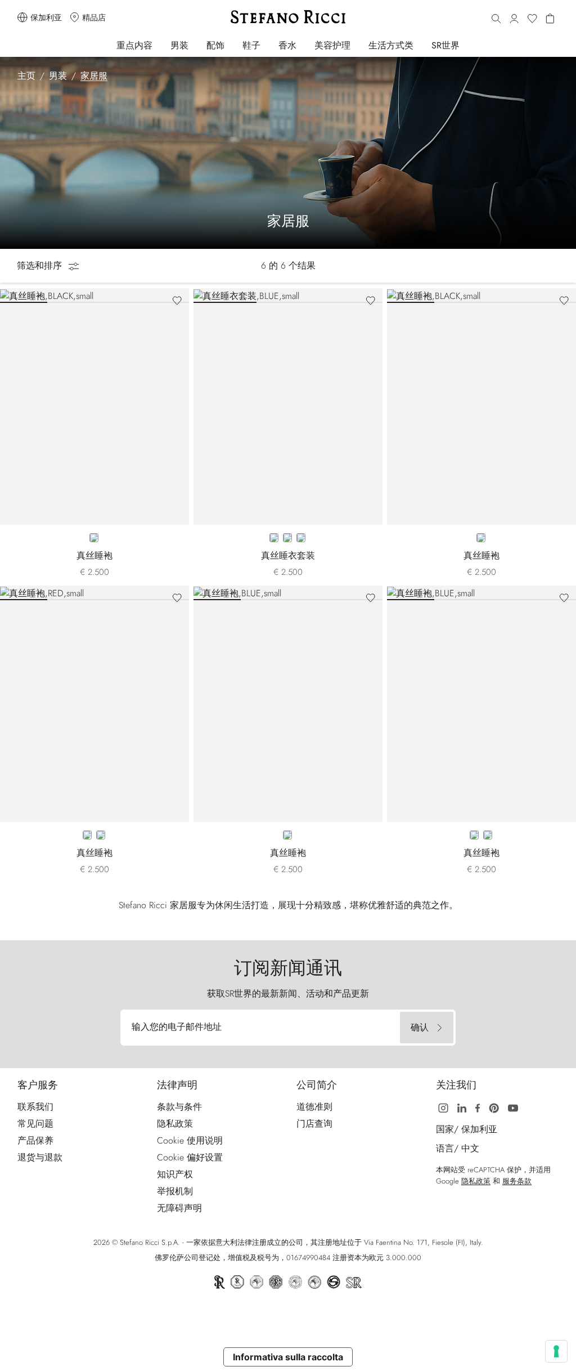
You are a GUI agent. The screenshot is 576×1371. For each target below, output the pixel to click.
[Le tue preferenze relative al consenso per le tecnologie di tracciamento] (556, 1351)
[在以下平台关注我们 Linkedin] (462, 1106)
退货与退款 (39, 1157)
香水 (287, 45)
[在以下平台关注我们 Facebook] (477, 1106)
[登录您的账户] (514, 19)
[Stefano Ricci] (288, 17)
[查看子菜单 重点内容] (160, 45)
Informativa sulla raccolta (288, 1357)
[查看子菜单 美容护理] (358, 45)
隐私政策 (175, 1123)
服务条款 (517, 1181)
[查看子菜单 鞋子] (268, 45)
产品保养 (35, 1140)
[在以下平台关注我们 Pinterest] (494, 1106)
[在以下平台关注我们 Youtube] (513, 1106)
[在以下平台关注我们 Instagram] (443, 1106)
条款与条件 (179, 1106)
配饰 (215, 45)
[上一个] (11, 295)
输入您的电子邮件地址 (177, 1026)
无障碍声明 (179, 1208)
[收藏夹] (532, 19)
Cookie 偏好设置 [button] (190, 1157)
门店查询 (314, 1123)
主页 (26, 75)
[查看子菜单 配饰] (232, 45)
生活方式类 (390, 45)
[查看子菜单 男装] (196, 45)
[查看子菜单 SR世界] (467, 45)
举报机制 (175, 1191)
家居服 (93, 75)
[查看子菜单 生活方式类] (421, 45)
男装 (179, 45)
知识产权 (175, 1174)
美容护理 (332, 45)
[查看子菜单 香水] (304, 45)
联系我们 (35, 1106)
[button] (496, 19)
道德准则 (314, 1106)
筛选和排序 (41, 265)
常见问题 (35, 1123)
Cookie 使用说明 (190, 1140)
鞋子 (251, 45)
